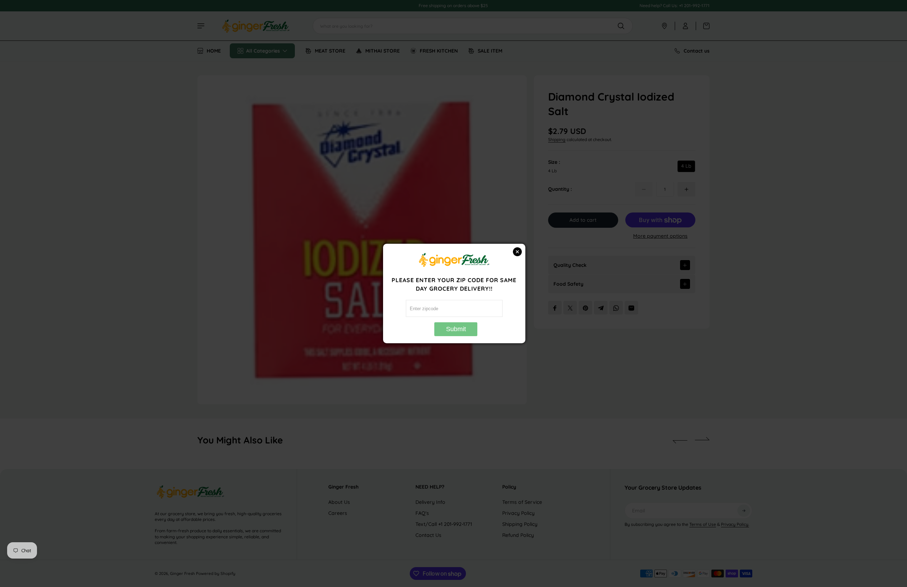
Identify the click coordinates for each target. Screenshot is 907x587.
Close (517, 251)
